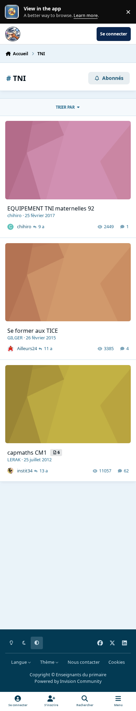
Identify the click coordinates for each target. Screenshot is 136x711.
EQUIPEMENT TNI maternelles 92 (50, 208)
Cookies (116, 662)
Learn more (13, 12)
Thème (47, 662)
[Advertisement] (68, 557)
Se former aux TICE (32, 330)
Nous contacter (84, 662)
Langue (19, 662)
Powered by (68, 681)
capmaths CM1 (27, 452)
